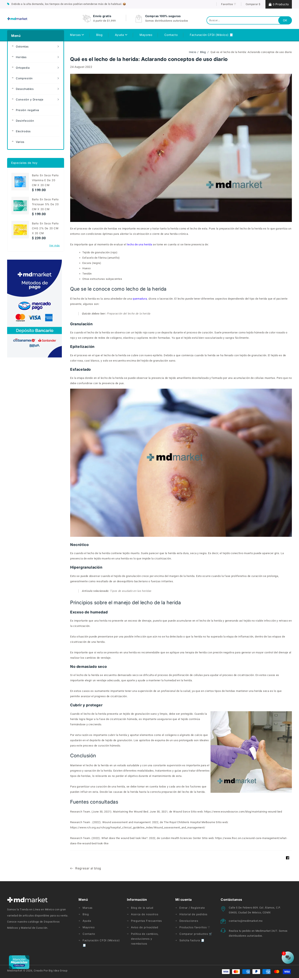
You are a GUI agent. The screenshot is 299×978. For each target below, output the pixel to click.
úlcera (152, 298)
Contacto (89, 933)
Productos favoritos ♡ (194, 927)
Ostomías (22, 46)
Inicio (192, 52)
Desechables (25, 88)
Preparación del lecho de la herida (116, 313)
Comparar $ (253, 4)
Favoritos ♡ (228, 4)
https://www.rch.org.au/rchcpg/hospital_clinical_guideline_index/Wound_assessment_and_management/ (137, 827)
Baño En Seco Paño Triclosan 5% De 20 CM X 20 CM (45, 204)
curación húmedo (109, 745)
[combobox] (249, 20)
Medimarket (14, 970)
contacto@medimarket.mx (245, 920)
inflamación (245, 636)
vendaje (102, 680)
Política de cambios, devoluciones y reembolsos (145, 938)
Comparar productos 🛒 (195, 933)
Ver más (54, 245)
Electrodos (23, 131)
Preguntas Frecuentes (146, 920)
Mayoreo (89, 927)
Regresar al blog (88, 868)
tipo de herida (258, 298)
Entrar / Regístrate (192, 907)
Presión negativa (27, 110)
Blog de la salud (142, 907)
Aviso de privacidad (144, 927)
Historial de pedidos (193, 914)
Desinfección (25, 120)
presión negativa (223, 652)
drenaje (147, 620)
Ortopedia (22, 67)
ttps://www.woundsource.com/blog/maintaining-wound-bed (244, 811)
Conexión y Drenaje (30, 99)
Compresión (24, 78)
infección (140, 636)
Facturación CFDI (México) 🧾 (101, 943)
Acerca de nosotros (144, 914)
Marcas (76, 34)
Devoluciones (188, 920)
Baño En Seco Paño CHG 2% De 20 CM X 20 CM (45, 228)
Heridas (21, 57)
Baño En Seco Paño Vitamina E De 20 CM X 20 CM (45, 180)
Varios (20, 141)
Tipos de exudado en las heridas (116, 590)
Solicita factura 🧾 (191, 940)
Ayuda (120, 34)
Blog (203, 52)
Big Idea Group (58, 970)
